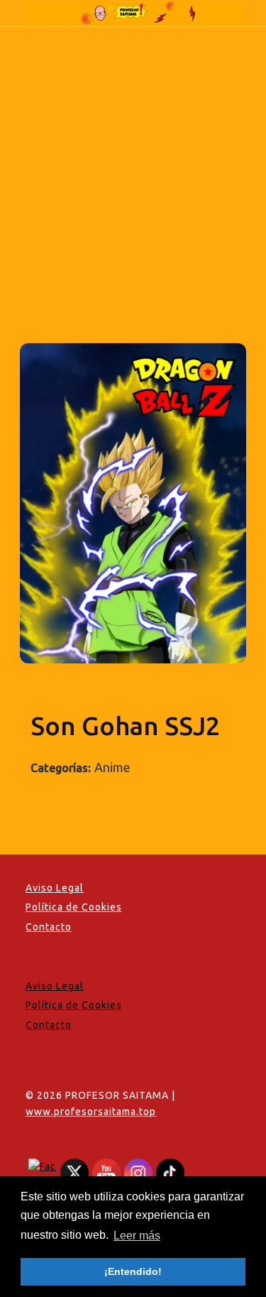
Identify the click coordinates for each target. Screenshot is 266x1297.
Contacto (49, 927)
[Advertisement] (133, 167)
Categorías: (61, 767)
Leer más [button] (136, 1236)
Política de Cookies (74, 907)
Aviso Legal (55, 888)
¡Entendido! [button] (133, 1271)
